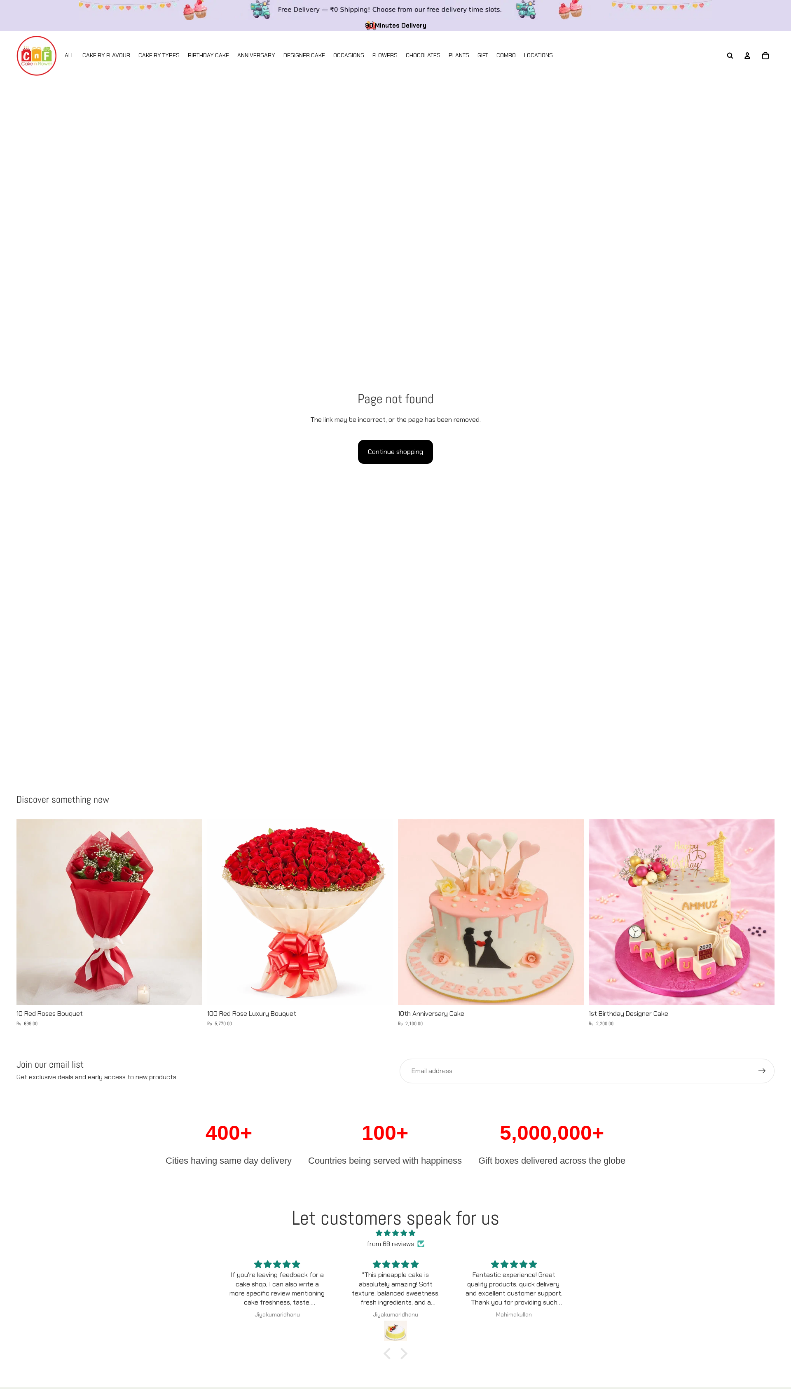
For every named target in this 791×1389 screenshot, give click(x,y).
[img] (395, 1233)
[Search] (730, 56)
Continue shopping (395, 451)
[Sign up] (762, 1071)
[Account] (747, 56)
